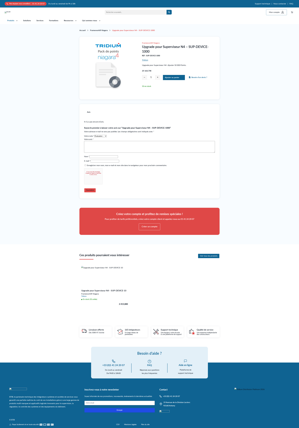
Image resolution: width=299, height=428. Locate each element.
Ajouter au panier (172, 77)
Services (39, 21)
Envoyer (120, 410)
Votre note (89, 136)
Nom (86, 156)
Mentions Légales (130, 424)
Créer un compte (149, 227)
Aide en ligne (185, 365)
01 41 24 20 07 (38, 4)
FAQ (291, 4)
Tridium (145, 60)
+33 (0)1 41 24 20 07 (113, 365)
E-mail (87, 161)
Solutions (27, 21)
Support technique (262, 4)
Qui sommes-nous (89, 21)
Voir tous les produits (208, 256)
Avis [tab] (88, 112)
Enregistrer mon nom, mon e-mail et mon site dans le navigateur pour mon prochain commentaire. (127, 165)
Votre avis (89, 139)
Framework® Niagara (99, 30)
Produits (10, 21)
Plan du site (145, 424)
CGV (117, 424)
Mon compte (274, 12)
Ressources (68, 21)
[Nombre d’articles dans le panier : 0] (292, 12)
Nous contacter (279, 4)
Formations (53, 21)
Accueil (82, 30)
